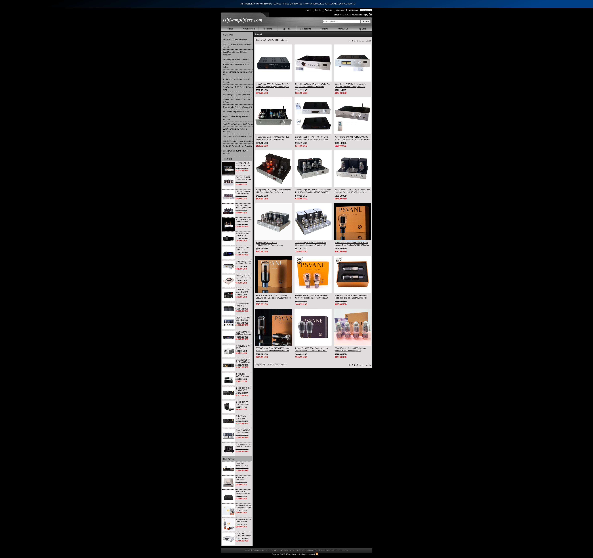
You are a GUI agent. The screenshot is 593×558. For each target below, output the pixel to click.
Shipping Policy (328, 550)
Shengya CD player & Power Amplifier (235, 152)
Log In (318, 10)
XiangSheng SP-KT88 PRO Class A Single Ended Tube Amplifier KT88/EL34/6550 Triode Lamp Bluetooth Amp (313, 191)
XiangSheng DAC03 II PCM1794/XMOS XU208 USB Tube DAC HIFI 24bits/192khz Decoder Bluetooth (352, 138)
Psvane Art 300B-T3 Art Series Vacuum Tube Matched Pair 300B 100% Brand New (311, 349)
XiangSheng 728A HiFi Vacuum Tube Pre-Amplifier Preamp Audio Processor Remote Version (312, 85)
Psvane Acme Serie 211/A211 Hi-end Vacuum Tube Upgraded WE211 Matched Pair (273, 296)
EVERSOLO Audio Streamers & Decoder (236, 80)
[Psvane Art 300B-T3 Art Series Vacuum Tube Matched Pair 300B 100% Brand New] (313, 327)
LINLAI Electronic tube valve (235, 40)
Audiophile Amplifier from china (236, 112)
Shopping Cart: (342, 15)
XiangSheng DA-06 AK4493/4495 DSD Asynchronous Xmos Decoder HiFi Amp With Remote (311, 138)
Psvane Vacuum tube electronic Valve (236, 65)
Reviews (324, 29)
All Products (305, 29)
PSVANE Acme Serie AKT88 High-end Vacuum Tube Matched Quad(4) (350, 349)
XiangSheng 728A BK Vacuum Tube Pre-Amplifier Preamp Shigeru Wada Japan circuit (273, 85)
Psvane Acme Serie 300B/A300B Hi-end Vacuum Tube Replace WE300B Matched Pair (352, 244)
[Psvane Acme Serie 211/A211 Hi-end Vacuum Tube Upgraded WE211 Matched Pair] (273, 274)
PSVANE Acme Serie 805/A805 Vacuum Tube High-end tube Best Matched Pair (351, 296)
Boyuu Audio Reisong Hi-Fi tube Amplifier (236, 118)
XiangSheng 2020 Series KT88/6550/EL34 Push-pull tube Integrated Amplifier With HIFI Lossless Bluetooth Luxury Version (272, 244)
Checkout (340, 10)
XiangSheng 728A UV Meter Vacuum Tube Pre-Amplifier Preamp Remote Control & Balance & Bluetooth (350, 85)
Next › (368, 41)
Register (328, 10)
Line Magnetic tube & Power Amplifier (235, 53)
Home (308, 10)
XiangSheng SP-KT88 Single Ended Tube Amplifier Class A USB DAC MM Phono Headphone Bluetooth (352, 191)
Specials (287, 29)
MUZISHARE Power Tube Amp (236, 60)
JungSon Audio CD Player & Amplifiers (235, 130)
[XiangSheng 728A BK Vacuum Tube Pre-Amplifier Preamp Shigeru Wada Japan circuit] (273, 63)
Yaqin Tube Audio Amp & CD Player (238, 124)
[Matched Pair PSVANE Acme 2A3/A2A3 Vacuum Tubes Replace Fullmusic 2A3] (313, 274)
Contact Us (343, 29)
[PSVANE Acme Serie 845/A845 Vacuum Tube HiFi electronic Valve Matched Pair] (273, 327)
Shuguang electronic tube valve (236, 95)
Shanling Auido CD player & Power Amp (237, 73)
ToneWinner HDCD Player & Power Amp (238, 88)
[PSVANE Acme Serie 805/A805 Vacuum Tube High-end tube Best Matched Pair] (352, 274)
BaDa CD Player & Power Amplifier (237, 146)
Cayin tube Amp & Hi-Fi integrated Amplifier (237, 45)
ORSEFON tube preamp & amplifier (238, 141)
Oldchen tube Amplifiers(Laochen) (237, 107)
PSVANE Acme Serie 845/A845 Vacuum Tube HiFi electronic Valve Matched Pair (272, 349)
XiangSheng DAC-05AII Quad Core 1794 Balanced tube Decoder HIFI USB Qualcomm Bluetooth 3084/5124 (273, 138)
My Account (353, 10)
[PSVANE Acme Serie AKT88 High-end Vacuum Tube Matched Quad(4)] (352, 327)
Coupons (268, 29)
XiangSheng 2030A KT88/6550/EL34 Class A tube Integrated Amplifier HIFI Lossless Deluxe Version (310, 244)
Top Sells (362, 29)
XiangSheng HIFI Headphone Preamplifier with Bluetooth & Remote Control (273, 191)
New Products (249, 29)
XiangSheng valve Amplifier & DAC (237, 136)
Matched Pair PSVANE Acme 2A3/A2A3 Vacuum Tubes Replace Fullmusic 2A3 (311, 296)
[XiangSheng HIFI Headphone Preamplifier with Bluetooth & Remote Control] (273, 168)
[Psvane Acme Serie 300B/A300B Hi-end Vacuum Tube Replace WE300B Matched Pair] (352, 221)
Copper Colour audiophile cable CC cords (236, 100)
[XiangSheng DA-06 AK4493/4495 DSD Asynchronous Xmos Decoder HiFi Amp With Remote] (313, 116)
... (363, 41)
